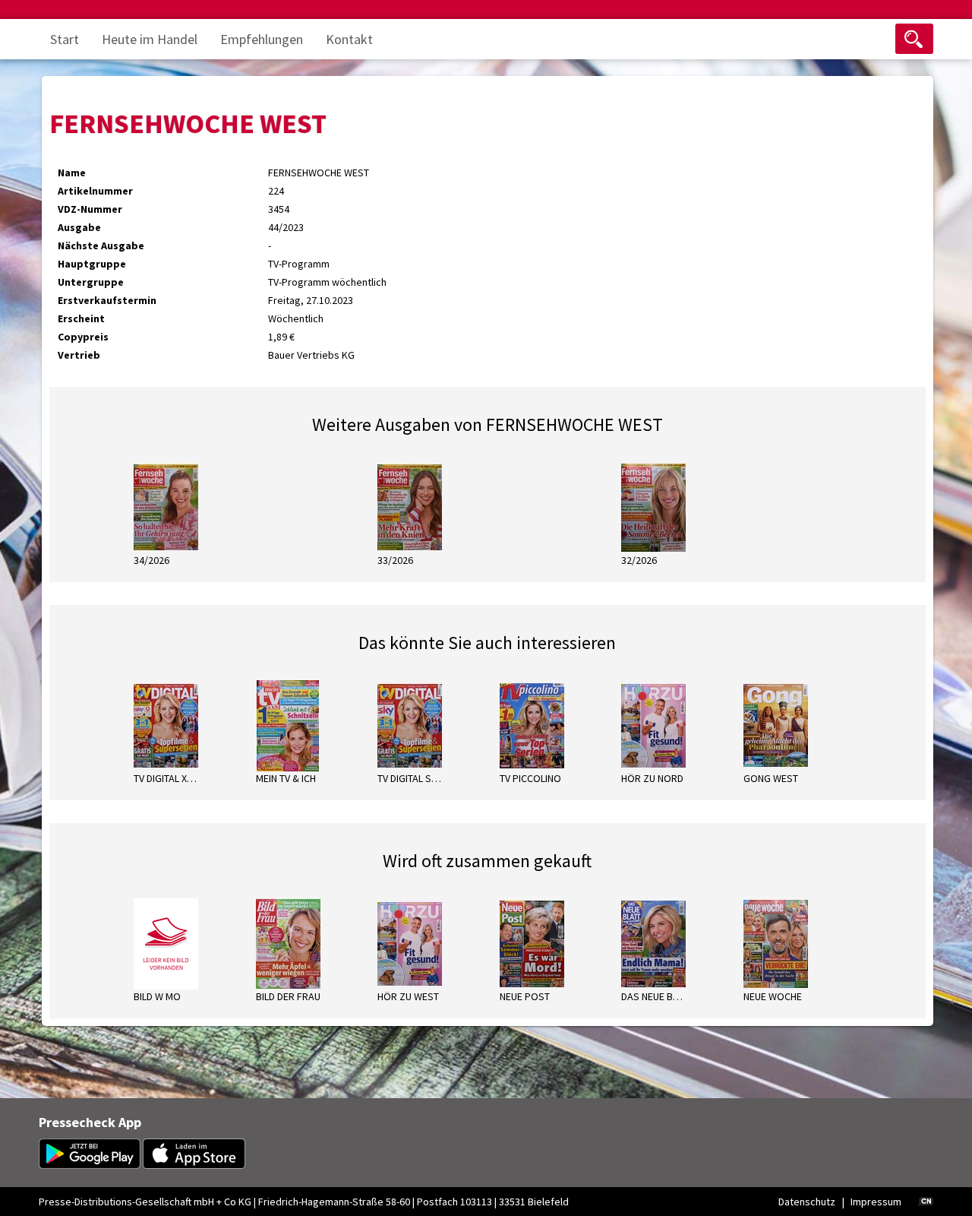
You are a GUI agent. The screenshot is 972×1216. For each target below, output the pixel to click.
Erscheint (81, 318)
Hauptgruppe (92, 264)
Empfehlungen (261, 39)
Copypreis (83, 337)
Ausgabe (79, 227)
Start (64, 39)
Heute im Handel (149, 39)
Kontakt (349, 39)
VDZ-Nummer (90, 209)
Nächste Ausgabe (101, 245)
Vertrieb (79, 355)
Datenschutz (806, 1201)
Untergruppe (91, 282)
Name (72, 172)
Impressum (875, 1201)
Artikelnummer (95, 191)
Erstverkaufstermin (107, 300)
